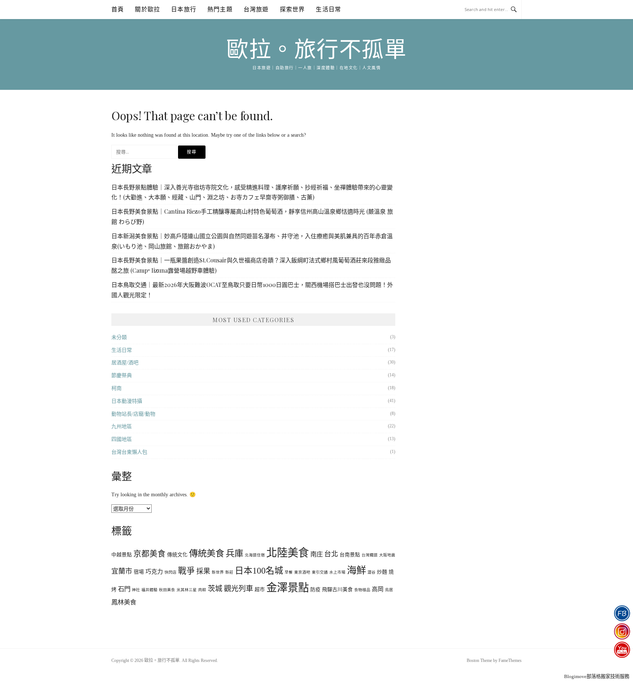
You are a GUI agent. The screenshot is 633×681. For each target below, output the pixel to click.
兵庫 (234, 553)
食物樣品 (362, 590)
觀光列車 (238, 589)
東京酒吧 (302, 572)
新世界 (218, 572)
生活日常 (328, 9)
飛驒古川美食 (337, 589)
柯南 (116, 388)
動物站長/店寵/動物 (133, 414)
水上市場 (337, 572)
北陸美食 (287, 553)
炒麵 (382, 572)
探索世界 (292, 9)
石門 (124, 589)
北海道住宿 (255, 555)
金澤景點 (287, 587)
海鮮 (356, 570)
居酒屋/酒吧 (124, 362)
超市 (260, 589)
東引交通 (320, 572)
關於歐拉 (147, 9)
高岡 (378, 589)
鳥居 (389, 590)
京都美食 (149, 553)
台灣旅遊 (256, 9)
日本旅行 (183, 9)
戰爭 (186, 570)
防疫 (315, 589)
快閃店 (170, 572)
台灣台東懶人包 (129, 452)
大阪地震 (387, 555)
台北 (331, 554)
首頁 (117, 9)
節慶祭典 (121, 375)
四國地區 (121, 439)
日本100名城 (259, 570)
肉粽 (202, 590)
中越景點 (121, 554)
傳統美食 (206, 553)
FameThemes (510, 660)
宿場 (139, 572)
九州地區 (121, 426)
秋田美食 (167, 590)
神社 (136, 590)
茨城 (215, 589)
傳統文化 (177, 554)
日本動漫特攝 (126, 401)
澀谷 (371, 572)
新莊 (229, 572)
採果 (203, 571)
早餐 (289, 572)
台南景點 (350, 554)
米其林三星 (187, 590)
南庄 (316, 554)
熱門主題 (220, 9)
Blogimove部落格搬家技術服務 (596, 676)
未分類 (119, 337)
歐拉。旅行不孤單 (316, 50)
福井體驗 (149, 590)
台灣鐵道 (370, 555)
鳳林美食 (123, 602)
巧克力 (154, 571)
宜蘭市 (121, 571)
